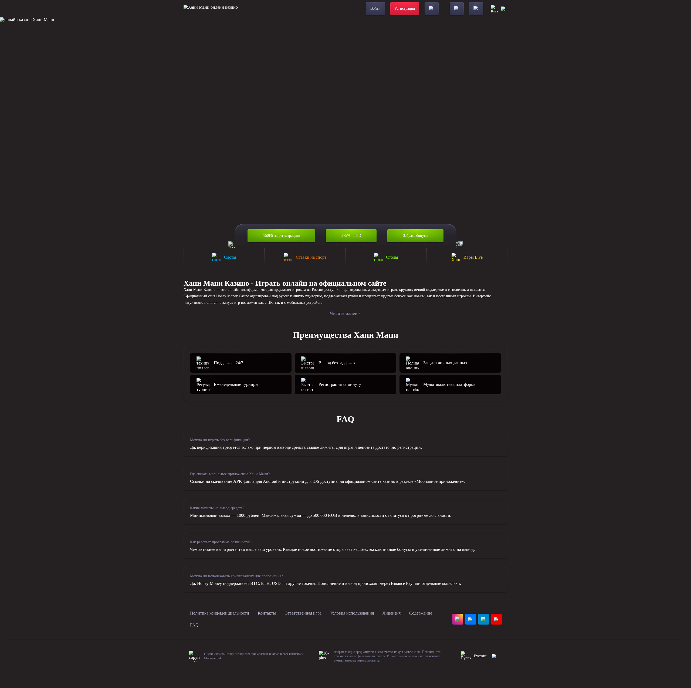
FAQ (194, 625)
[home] (211, 8)
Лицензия (391, 613)
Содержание (420, 613)
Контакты (267, 613)
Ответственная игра (302, 613)
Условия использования (352, 613)
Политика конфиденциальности (219, 613)
